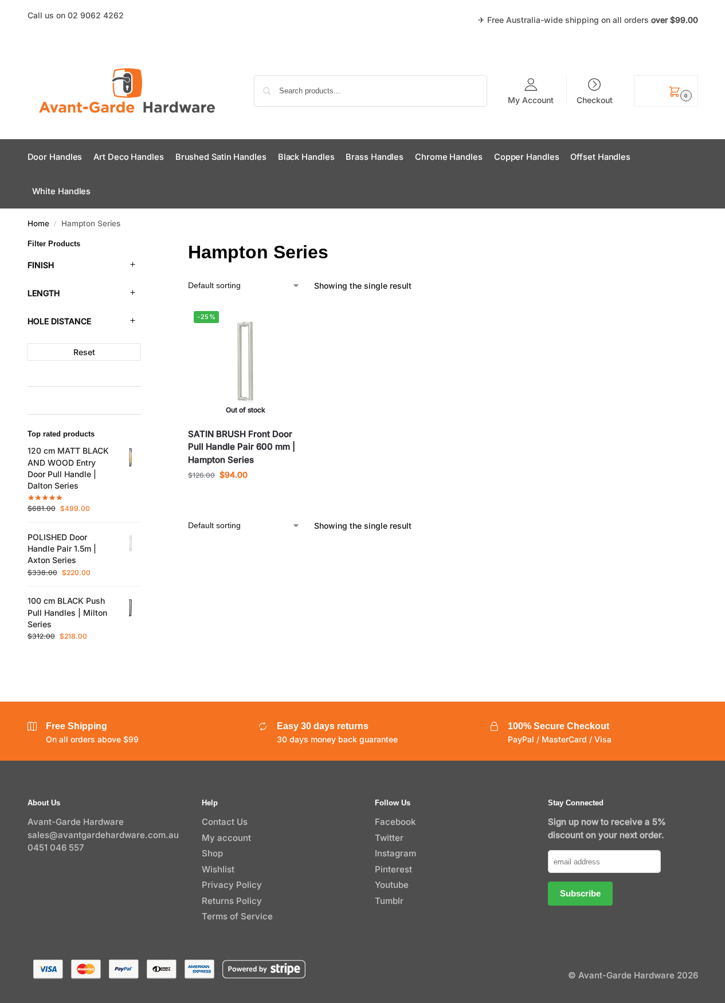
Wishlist (218, 869)
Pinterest (393, 869)
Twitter (389, 837)
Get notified (245, 499)
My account (226, 837)
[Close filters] (144, 246)
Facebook (395, 821)
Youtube (392, 884)
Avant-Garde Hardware (76, 821)
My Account (531, 99)
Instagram (395, 853)
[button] (665, 91)
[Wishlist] (285, 322)
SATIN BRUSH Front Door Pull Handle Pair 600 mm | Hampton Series (241, 446)
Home (38, 223)
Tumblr (389, 900)
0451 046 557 (56, 847)
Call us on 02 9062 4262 (76, 15)
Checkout (595, 99)
